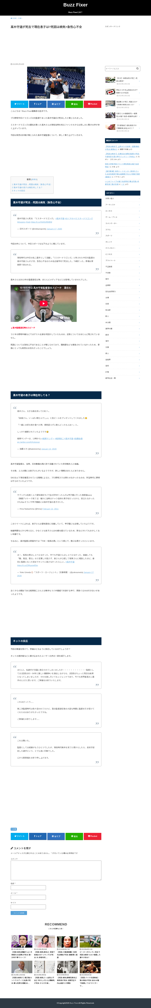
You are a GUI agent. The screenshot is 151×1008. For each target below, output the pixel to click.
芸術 (107, 366)
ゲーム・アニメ (111, 217)
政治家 (108, 310)
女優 (107, 298)
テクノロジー (110, 248)
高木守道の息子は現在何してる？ (27, 188)
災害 (107, 347)
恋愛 (107, 304)
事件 (107, 279)
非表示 (34, 179)
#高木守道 (60, 218)
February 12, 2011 (50, 509)
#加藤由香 (78, 439)
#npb (28, 222)
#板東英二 (59, 439)
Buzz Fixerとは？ (75, 12)
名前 (13, 883)
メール (14, 893)
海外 (107, 341)
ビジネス (108, 254)
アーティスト (110, 205)
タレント (108, 242)
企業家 (108, 285)
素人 (107, 353)
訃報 (14, 829)
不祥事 (108, 273)
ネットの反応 (18, 191)
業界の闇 (108, 329)
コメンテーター (111, 223)
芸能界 (108, 360)
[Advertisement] (56, 46)
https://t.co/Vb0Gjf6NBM (41, 222)
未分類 (108, 322)
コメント (14, 859)
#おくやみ (69, 218)
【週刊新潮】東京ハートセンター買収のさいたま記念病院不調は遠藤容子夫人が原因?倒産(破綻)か (122, 174)
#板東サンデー (48, 439)
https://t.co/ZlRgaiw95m (27, 565)
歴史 (107, 335)
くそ (123, 184)
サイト (13, 903)
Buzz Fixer (75, 5)
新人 (107, 316)
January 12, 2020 (49, 449)
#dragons (21, 222)
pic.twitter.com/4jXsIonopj (28, 442)
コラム (108, 230)
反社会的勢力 (110, 291)
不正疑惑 (108, 267)
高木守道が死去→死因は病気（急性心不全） (32, 184)
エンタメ (108, 211)
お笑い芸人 (109, 198)
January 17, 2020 (54, 229)
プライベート (110, 260)
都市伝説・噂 (110, 378)
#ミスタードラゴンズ (83, 218)
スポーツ (108, 236)
